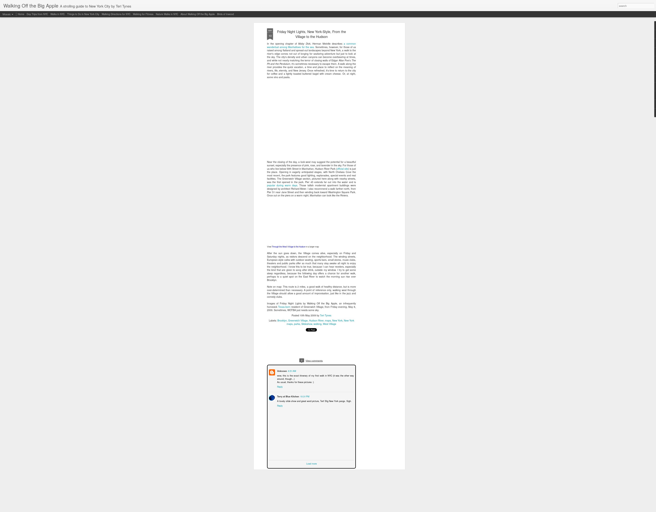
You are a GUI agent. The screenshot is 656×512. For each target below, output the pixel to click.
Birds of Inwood (225, 14)
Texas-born (284, 306)
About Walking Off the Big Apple (198, 14)
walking (317, 324)
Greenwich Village (298, 320)
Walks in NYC (57, 14)
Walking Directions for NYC (116, 14)
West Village (329, 324)
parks (297, 324)
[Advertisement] (375, 80)
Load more (311, 463)
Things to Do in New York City (83, 14)
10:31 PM (304, 396)
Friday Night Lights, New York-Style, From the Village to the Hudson (311, 34)
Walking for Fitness (143, 14)
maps (328, 320)
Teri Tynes (325, 315)
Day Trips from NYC (37, 14)
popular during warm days (282, 185)
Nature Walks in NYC (167, 14)
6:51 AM (292, 370)
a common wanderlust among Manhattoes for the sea (311, 45)
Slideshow (306, 324)
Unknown (282, 370)
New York (337, 320)
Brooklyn (282, 320)
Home (21, 14)
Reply (279, 386)
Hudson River (316, 320)
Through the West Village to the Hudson (288, 246)
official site (342, 168)
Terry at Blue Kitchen (288, 396)
